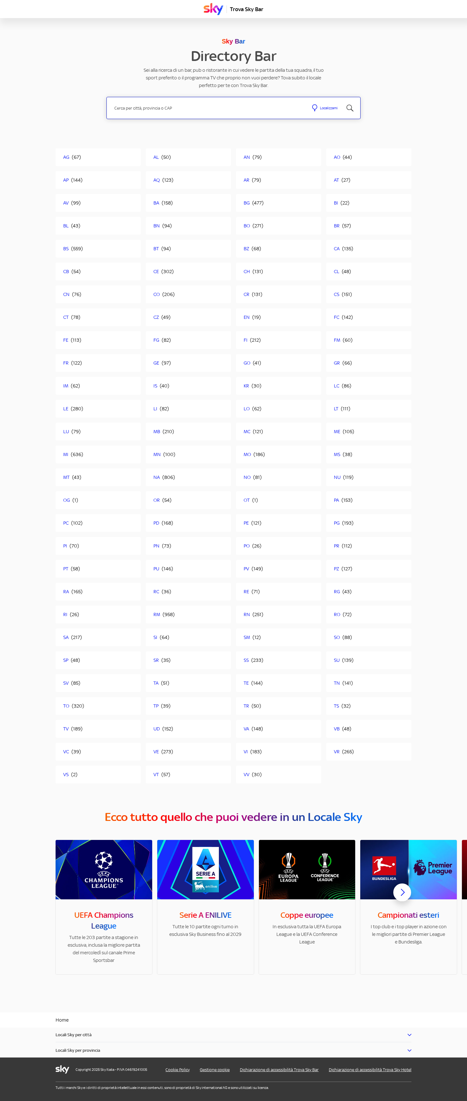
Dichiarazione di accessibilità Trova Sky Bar (279, 1069)
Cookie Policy (178, 1069)
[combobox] (207, 108)
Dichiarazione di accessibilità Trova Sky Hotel (370, 1069)
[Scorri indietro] (65, 896)
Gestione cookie (215, 1069)
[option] (104, 907)
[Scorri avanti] (402, 897)
